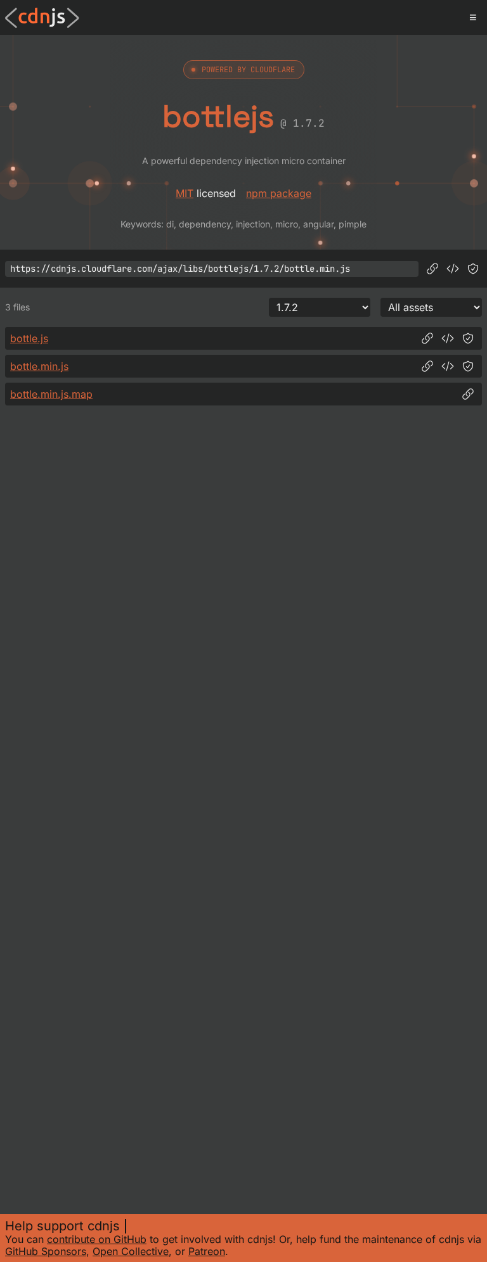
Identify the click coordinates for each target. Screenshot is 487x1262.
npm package (278, 193)
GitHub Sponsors (45, 1251)
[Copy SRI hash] (473, 268)
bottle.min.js (39, 366)
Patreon (206, 1251)
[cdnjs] (42, 18)
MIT (184, 193)
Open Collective (131, 1251)
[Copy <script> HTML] (453, 268)
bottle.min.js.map (51, 394)
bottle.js (29, 338)
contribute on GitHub (96, 1239)
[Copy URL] (432, 268)
